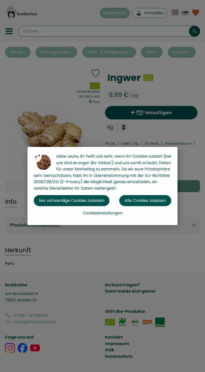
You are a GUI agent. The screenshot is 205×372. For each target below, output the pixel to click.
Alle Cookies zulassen (145, 200)
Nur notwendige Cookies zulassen (71, 200)
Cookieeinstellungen (102, 213)
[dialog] (102, 186)
